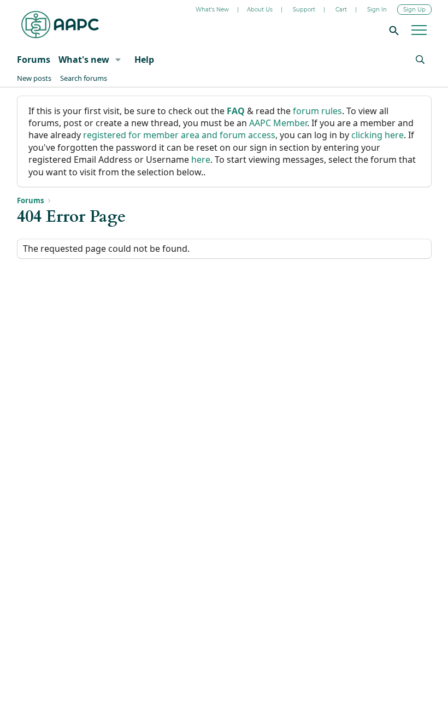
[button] (118, 59)
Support (304, 9)
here (200, 159)
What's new (83, 60)
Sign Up (414, 9)
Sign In (377, 9)
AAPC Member (278, 123)
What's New (212, 9)
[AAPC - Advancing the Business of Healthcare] (60, 24)
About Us (260, 9)
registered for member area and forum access (179, 135)
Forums (33, 60)
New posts (34, 78)
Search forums (83, 78)
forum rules (317, 111)
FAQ (236, 111)
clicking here (377, 135)
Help (144, 60)
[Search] (392, 30)
